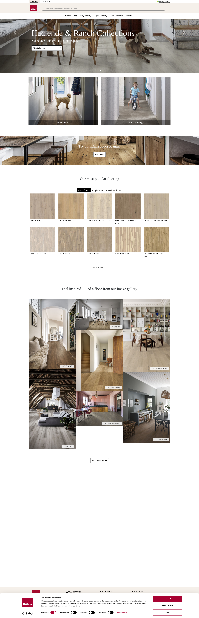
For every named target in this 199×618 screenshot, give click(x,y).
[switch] (74, 612)
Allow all (167, 599)
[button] (168, 8)
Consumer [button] (34, 2)
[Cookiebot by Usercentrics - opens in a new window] (27, 614)
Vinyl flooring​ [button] (86, 16)
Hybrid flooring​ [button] (101, 16)
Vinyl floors (97, 190)
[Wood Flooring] (63, 100)
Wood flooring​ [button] (71, 16)
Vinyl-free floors (113, 190)
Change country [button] (164, 2)
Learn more (99, 154)
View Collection (38, 48)
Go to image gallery (99, 461)
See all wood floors (99, 267)
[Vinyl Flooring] (135, 100)
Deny (167, 612)
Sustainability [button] (117, 16)
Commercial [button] (46, 2)
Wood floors (84, 190)
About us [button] (129, 16)
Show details (122, 613)
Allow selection (167, 606)
